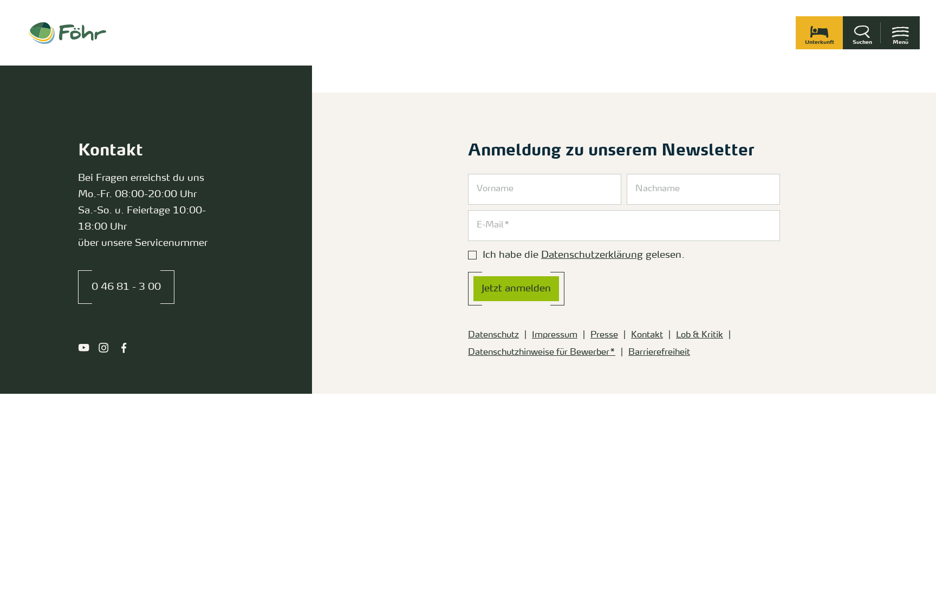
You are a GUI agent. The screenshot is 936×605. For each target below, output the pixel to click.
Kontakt (647, 335)
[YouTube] (83, 348)
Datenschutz (493, 335)
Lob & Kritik (699, 335)
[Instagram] (103, 348)
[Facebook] (123, 348)
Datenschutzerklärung (592, 255)
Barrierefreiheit (659, 352)
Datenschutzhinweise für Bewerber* (541, 352)
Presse (604, 335)
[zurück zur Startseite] (67, 33)
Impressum (554, 335)
